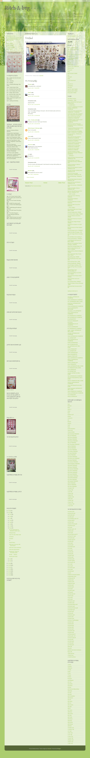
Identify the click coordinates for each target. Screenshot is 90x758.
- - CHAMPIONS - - (72, 105)
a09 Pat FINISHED (72, 447)
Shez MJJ (70, 87)
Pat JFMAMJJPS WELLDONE (74, 367)
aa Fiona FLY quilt (72, 536)
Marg (69, 71)
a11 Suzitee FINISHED (73, 451)
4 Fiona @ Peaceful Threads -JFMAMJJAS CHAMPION (74, 117)
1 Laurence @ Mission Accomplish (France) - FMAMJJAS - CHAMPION (75, 108)
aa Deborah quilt (71, 525)
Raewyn (30, 84)
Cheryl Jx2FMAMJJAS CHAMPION (75, 306)
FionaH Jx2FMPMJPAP (73, 326)
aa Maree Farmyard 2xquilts (74, 574)
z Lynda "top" (70, 738)
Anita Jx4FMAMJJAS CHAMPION (75, 299)
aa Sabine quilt (71, 602)
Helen (69, 411)
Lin (28, 154)
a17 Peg (69, 692)
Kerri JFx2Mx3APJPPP (73, 344)
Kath (69, 412)
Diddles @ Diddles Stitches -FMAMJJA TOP (74, 189)
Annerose (30, 144)
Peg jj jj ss (70, 69)
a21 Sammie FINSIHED (73, 468)
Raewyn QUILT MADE (72, 90)
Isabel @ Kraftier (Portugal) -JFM (75, 232)
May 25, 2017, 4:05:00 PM (33, 131)
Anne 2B (69, 648)
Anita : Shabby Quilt (32, 120)
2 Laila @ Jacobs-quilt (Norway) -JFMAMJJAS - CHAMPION (75, 111)
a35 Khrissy (70, 724)
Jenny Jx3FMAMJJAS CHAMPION (75, 336)
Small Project (12, 542)
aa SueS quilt (71, 623)
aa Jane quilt (70, 544)
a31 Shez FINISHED (72, 486)
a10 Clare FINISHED (72, 449)
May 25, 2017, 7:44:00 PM (33, 149)
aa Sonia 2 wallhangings (73, 620)
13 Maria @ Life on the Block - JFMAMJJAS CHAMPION (74, 146)
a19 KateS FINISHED (72, 465)
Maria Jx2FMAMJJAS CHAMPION (75, 357)
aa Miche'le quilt (71, 583)
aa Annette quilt (71, 515)
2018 (9, 510)
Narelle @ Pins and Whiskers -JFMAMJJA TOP (74, 183)
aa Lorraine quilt (71, 567)
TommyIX (49, 748)
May (10, 528)
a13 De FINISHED (72, 454)
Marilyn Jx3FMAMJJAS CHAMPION (73, 360)
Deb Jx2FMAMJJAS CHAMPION (75, 317)
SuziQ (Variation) (71, 428)
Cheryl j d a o (70, 64)
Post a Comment (30, 177)
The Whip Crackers (72, 98)
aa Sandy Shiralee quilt (73, 607)
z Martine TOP (71, 496)
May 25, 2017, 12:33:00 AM (34, 115)
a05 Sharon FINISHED (73, 440)
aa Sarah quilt (71, 611)
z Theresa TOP (71, 503)
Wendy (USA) (71, 68)
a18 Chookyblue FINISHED (74, 463)
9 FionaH (70, 678)
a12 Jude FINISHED (72, 453)
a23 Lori (69, 703)
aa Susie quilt (71, 627)
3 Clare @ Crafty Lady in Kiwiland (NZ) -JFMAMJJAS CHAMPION (75, 114)
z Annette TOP (71, 488)
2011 (9, 573)
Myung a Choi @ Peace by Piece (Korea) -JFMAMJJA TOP (75, 192)
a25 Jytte (70, 706)
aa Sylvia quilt (71, 632)
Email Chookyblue (11, 47)
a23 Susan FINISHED (72, 472)
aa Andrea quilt (71, 511)
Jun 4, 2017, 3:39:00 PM (33, 174)
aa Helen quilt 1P (71, 539)
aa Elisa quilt (70, 530)
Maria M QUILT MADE (72, 73)
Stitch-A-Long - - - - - (25, 7)
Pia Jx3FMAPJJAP (72, 371)
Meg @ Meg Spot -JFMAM (73, 256)
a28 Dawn (70, 711)
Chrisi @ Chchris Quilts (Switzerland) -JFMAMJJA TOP (74, 174)
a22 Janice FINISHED (72, 470)
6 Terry (69, 673)
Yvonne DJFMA (71, 432)
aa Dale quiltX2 (71, 520)
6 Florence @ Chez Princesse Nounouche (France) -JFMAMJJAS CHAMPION (75, 125)
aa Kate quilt (70, 553)
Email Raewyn (10, 45)
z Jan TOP (70, 491)
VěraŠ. (29, 92)
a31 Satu (70, 715)
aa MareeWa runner (72, 576)
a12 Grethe (70, 683)
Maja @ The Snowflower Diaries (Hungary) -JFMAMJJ (75, 244)
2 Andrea (70, 666)
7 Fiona (69, 675)
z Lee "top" (70, 734)
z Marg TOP (70, 495)
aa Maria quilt (71, 579)
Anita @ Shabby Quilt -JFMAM (74, 212)
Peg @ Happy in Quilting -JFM (74, 265)
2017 (9, 512)
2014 (9, 567)
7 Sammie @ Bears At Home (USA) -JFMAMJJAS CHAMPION (75, 128)
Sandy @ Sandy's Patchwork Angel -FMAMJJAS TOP (75, 158)
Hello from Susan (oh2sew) (15, 547)
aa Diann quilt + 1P (72, 529)
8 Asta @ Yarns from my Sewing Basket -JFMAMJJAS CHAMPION (75, 131)
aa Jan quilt (70, 543)
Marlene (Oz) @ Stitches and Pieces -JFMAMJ (74, 248)
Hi (9, 540)
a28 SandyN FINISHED (73, 481)
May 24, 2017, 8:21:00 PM (33, 96)
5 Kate (69, 671)
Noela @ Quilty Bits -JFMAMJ (74, 263)
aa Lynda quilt (71, 571)
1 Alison (69, 664)
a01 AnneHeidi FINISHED (73, 433)
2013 (9, 569)
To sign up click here (11, 36)
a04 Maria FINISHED (72, 439)
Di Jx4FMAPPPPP (72, 319)
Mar (10, 560)
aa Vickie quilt (71, 641)
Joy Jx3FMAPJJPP (72, 337)
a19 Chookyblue (71, 696)
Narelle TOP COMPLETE (73, 66)
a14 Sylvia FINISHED (72, 456)
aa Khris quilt (70, 557)
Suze (69, 426)
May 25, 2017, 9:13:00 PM (33, 158)
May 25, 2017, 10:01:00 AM (34, 123)
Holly (69, 78)
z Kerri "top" (70, 732)
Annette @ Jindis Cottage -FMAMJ (75, 214)
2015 (9, 565)
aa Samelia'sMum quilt (73, 604)
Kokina (69, 416)
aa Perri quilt (70, 595)
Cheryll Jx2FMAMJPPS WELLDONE (73, 308)
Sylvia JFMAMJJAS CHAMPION (75, 391)
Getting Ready (12, 532)
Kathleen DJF (71, 414)
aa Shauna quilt (71, 614)
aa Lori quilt (70, 565)
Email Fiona (9, 43)
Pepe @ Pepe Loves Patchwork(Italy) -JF (72, 270)
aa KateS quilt (71, 555)
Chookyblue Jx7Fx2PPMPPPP (74, 310)
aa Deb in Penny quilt (72, 523)
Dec (10, 514)
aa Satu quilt (70, 613)
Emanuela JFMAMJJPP (73, 320)
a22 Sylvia (70, 701)
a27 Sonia (70, 710)
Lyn (68, 419)
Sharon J (70, 53)
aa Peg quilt (70, 592)
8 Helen (69, 676)
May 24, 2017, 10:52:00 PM (34, 104)
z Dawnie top (70, 655)
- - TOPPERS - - (71, 155)
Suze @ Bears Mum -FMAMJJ (74, 281)
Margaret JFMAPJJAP (72, 356)
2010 (9, 574)
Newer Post (28, 183)
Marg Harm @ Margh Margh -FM (75, 246)
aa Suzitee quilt (71, 630)
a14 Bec (69, 687)
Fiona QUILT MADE (72, 92)
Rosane (69, 421)
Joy (68, 82)
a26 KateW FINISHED (72, 477)
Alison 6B (70, 646)
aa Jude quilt (70, 551)
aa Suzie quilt (71, 628)
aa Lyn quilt (70, 569)
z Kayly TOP (70, 493)
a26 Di (69, 708)
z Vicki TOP (70, 505)
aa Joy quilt (70, 550)
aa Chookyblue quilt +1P (73, 518)
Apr (10, 558)
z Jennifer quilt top (72, 656)
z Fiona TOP (70, 489)
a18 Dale (70, 694)
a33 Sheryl (70, 718)
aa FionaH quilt (71, 537)
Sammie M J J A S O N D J (73, 49)
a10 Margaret (70, 680)
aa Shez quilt (70, 616)
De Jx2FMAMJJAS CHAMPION (74, 315)
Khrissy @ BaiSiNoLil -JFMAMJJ (75, 238)
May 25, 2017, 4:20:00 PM (33, 140)
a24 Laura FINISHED (72, 474)
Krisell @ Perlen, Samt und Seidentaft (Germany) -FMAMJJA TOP (75, 161)
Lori (68, 75)
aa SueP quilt (71, 621)
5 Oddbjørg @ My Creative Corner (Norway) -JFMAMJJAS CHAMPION (75, 121)
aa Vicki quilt (70, 639)
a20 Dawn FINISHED (72, 467)
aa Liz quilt (70, 564)
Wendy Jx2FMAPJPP (72, 396)
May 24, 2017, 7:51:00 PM (33, 88)
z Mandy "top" (71, 739)
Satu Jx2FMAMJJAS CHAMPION (75, 376)
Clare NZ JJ (70, 83)
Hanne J (69, 409)
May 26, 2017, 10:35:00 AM (34, 166)
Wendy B (70, 76)
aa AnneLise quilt (71, 513)
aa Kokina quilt (71, 558)
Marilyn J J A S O (71, 56)
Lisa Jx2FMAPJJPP (72, 350)
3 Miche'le (70, 668)
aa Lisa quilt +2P (71, 562)
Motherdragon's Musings (34, 128)
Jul (10, 524)
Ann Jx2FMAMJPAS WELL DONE (75, 301)
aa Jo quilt (70, 548)
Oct (10, 518)
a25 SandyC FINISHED (73, 475)
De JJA (69, 62)
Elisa (69, 407)
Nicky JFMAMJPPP (72, 364)
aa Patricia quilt (71, 590)
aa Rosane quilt (71, 600)
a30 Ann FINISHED (72, 484)
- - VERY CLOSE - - (72, 194)
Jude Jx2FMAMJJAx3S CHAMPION (73, 340)
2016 (9, 563)
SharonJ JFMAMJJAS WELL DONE (75, 380)
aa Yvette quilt (71, 644)
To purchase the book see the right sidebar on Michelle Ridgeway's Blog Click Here (14, 39)
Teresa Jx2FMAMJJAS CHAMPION (75, 393)
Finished (11, 538)
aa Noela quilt (71, 586)
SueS (69, 425)
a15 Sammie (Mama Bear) (73, 689)
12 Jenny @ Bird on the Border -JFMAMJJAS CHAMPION (75, 143)
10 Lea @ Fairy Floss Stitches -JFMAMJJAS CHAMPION (74, 137)
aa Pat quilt (70, 588)
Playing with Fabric (13, 556)
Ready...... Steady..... (13, 554)
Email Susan (9, 48)
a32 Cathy (70, 717)
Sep (10, 520)
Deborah (69, 405)
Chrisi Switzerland (72, 80)
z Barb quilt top (71, 653)
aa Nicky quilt (71, 585)
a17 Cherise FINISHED (73, 461)
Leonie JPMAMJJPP (72, 349)
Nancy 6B (70, 651)
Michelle (30, 170)
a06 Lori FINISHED (72, 442)
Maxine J (70, 51)
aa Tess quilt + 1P (71, 635)
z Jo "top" (70, 731)
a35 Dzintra (70, 722)
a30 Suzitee (70, 713)
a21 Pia (69, 699)
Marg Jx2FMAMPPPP (72, 354)
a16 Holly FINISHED (72, 460)
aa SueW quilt (71, 625)
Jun (10, 526)
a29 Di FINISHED (71, 482)
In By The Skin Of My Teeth (15, 534)
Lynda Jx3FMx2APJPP (73, 352)
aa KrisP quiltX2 (71, 560)
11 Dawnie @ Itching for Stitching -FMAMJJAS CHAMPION (75, 140)
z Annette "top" (71, 727)
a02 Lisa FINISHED (72, 435)
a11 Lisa (69, 682)
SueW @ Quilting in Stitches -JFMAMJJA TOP (74, 165)
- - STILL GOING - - (72, 207)
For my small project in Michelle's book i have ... (15, 530)
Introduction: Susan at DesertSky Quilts (14, 552)
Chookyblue (70, 85)
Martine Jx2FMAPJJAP (73, 362)
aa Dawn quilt (71, 522)
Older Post (61, 183)
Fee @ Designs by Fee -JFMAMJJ (75, 230)
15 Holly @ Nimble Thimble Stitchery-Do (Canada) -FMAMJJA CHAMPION (75, 153)
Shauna (69, 423)
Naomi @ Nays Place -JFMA (74, 261)
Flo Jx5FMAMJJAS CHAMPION (75, 328)
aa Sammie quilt (71, 606)
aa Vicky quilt (70, 642)
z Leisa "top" (70, 736)
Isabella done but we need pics (74, 649)
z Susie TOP (70, 502)
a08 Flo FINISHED (72, 446)
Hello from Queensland (14, 549)
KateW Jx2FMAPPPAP (73, 342)
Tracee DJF (70, 430)
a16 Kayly (70, 690)
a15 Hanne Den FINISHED (73, 458)
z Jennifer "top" (71, 729)
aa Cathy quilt (71, 516)
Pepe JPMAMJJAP (72, 369)
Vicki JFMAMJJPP (72, 394)
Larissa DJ (70, 418)
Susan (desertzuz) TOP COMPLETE (73, 59)
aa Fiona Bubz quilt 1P (73, 534)
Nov (10, 516)
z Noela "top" (70, 741)
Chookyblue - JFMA (72, 100)
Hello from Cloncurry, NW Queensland (14, 545)
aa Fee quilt (70, 532)
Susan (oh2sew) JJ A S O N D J (74, 54)
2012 (9, 571)
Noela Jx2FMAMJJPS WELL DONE (75, 366)
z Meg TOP (70, 498)
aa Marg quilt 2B (71, 578)
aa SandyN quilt (71, 609)
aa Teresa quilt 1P (71, 634)
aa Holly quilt (70, 541)
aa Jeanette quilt (71, 546)
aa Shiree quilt (71, 618)
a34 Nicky (70, 720)
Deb (68, 61)
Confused (11, 536)
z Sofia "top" (70, 743)
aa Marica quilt (71, 581)
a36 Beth (70, 725)
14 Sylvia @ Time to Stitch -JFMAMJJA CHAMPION (74, 149)
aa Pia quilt (70, 597)
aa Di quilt (70, 527)
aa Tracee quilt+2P (72, 637)
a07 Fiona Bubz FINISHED (73, 444)
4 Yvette (69, 669)
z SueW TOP (70, 500)
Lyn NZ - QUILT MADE (73, 89)
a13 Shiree (70, 685)
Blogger (59, 748)
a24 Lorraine (70, 704)
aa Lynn (69, 572)
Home (45, 183)
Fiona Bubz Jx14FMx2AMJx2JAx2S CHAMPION (73, 324)
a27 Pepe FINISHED (72, 479)
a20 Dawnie (70, 697)
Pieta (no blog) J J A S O (73, 47)
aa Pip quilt (70, 599)
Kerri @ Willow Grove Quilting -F (75, 236)
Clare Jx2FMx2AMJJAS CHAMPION (73, 313)
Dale (69, 404)
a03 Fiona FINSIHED (72, 437)
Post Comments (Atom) (36, 185)
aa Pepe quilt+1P (71, 593)
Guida (29, 136)
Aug (10, 522)
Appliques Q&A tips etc (73, 291)
